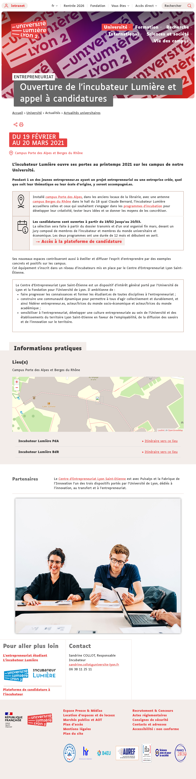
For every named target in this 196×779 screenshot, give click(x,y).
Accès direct (144, 6)
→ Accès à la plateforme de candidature (79, 241)
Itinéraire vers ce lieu (161, 441)
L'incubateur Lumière (20, 660)
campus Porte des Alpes (64, 197)
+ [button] (17, 381)
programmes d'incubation (143, 206)
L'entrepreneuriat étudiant (25, 655)
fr (53, 6)
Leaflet (161, 430)
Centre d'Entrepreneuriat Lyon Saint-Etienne (92, 479)
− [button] (17, 387)
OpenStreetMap (175, 430)
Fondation (97, 6)
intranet (18, 6)
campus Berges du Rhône (52, 201)
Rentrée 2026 (74, 6)
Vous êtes (118, 6)
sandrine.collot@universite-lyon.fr (94, 665)
